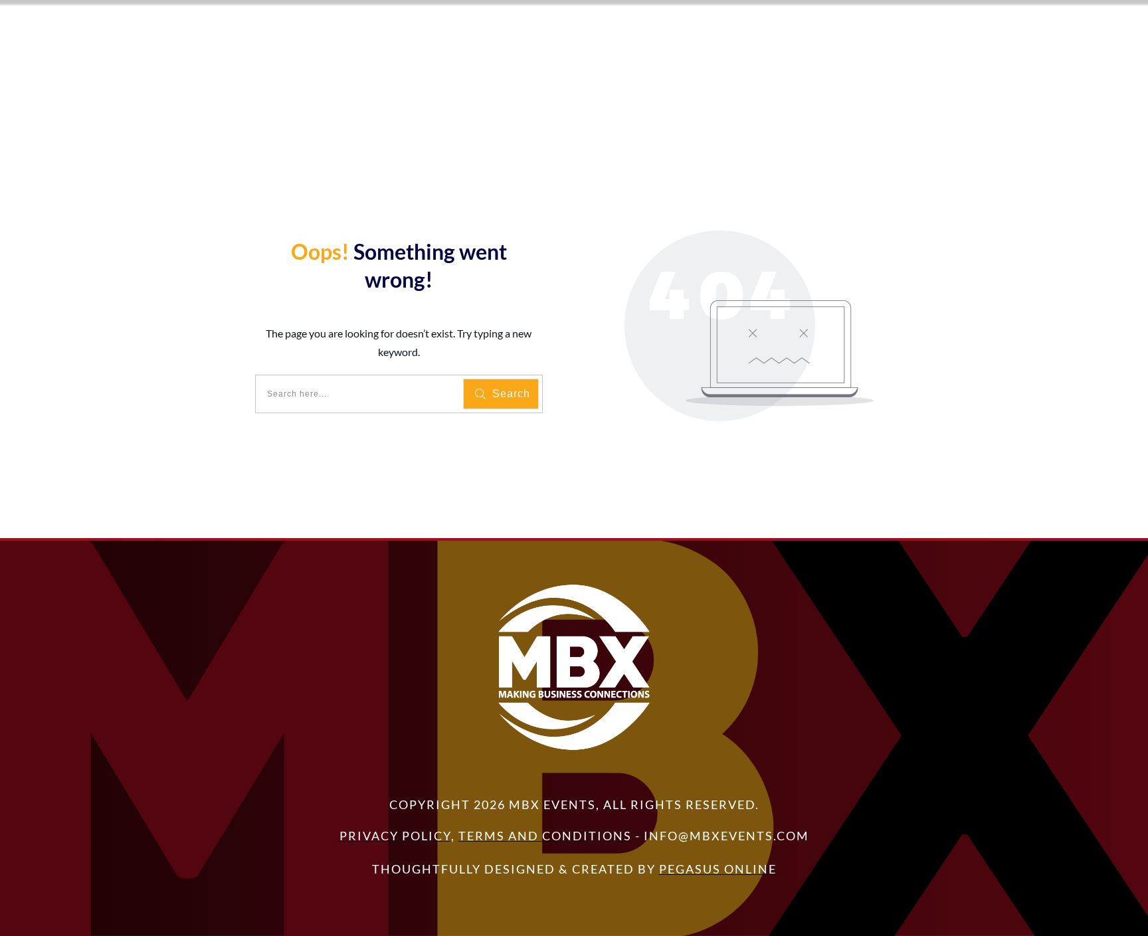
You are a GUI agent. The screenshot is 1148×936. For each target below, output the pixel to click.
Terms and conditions (545, 835)
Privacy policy (395, 835)
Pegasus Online (718, 869)
